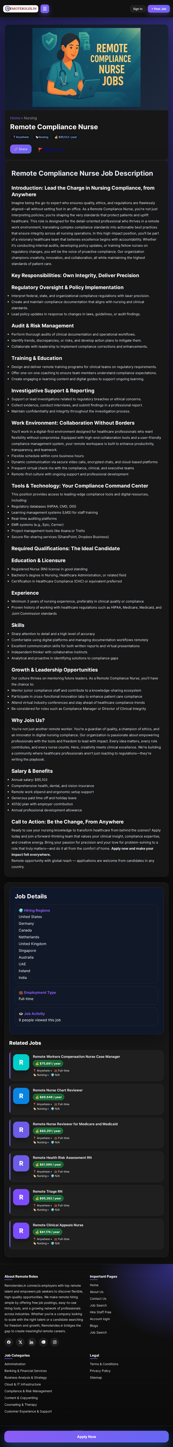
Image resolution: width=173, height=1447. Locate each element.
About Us (96, 1292)
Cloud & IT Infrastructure (23, 1384)
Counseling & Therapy (21, 1404)
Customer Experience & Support (28, 1411)
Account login (100, 1319)
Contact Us (98, 1298)
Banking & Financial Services (26, 1371)
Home (15, 118)
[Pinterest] (43, 1342)
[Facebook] (9, 1342)
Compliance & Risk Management (28, 1391)
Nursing (43, 137)
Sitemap (96, 1377)
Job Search (98, 1305)
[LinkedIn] (31, 1342)
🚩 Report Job (50, 149)
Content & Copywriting (21, 1398)
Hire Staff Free (100, 1312)
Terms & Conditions (104, 1364)
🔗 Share (20, 149)
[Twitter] (20, 1342)
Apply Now (86, 1436)
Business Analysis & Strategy (26, 1377)
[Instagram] (54, 1342)
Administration (15, 1364)
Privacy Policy (100, 1371)
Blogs (94, 1325)
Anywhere (22, 137)
